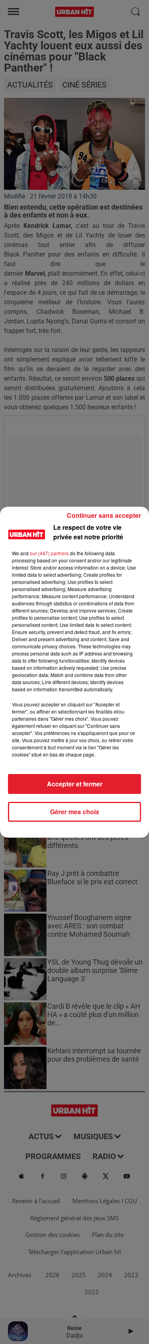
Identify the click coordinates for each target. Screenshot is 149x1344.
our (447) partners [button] (49, 553)
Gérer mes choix (74, 811)
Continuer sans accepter (104, 515)
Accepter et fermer (75, 783)
